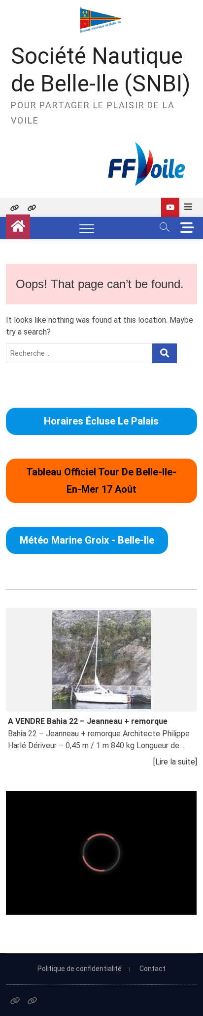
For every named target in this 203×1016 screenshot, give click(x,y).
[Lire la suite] (175, 761)
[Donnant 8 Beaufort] (170, 207)
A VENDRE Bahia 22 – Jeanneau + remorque (88, 721)
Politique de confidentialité (79, 969)
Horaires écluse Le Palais (101, 421)
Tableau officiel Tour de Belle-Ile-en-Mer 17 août (101, 480)
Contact (152, 969)
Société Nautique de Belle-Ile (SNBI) (100, 69)
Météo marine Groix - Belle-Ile (87, 540)
